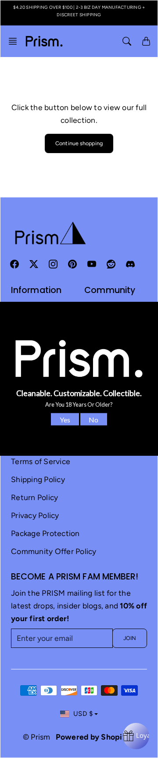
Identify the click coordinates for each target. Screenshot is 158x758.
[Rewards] (136, 736)
